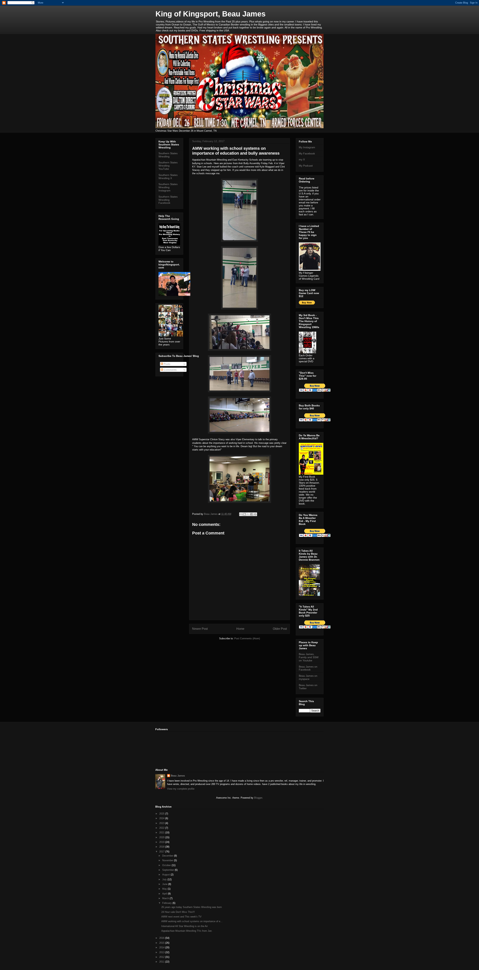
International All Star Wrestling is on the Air (184, 926)
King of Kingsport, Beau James (210, 14)
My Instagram (307, 147)
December (168, 855)
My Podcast (306, 165)
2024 (162, 818)
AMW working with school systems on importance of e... (191, 921)
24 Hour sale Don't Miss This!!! (178, 912)
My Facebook (307, 153)
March (166, 898)
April (165, 893)
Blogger (258, 797)
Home (240, 628)
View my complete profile (180, 788)
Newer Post (200, 628)
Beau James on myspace (308, 677)
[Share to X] (248, 514)
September (168, 869)
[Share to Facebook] (252, 514)
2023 (162, 823)
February (167, 903)
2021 (162, 832)
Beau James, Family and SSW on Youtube (308, 657)
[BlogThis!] (244, 514)
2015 (162, 942)
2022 (162, 827)
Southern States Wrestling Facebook (168, 200)
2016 (162, 938)
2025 (162, 813)
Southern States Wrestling (168, 155)
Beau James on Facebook (308, 668)
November (168, 860)
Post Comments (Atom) (247, 638)
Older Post (280, 628)
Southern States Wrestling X (168, 176)
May (165, 888)
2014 (162, 947)
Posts (166, 363)
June (165, 884)
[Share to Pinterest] (255, 514)
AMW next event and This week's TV (181, 916)
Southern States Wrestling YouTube (168, 165)
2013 (162, 952)
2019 (162, 842)
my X (302, 159)
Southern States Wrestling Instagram (168, 187)
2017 (162, 851)
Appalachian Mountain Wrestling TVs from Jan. (186, 930)
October (167, 865)
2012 (162, 957)
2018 (162, 846)
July (164, 879)
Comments (170, 369)
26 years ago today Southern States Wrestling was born (191, 907)
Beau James (178, 775)
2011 (162, 961)
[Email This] (241, 514)
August (166, 874)
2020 (162, 837)
